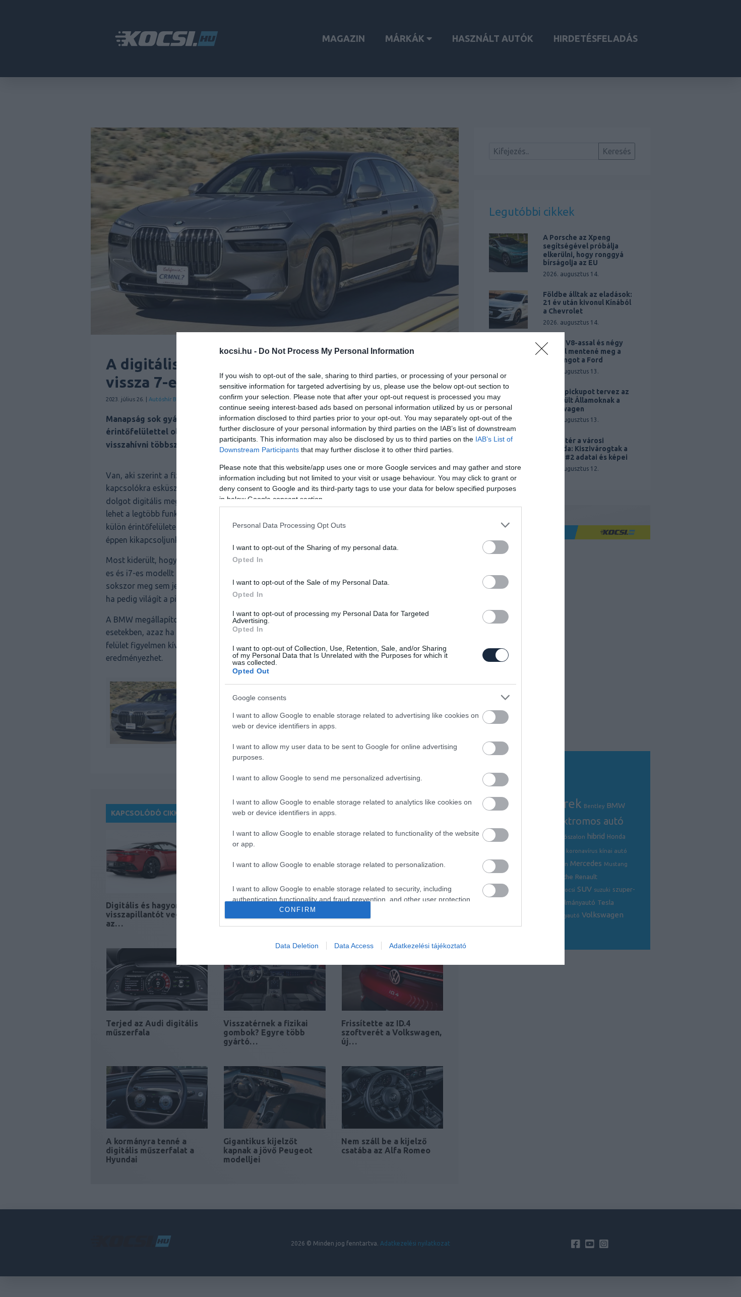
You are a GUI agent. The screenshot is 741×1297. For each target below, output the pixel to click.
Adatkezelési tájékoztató (427, 946)
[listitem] (370, 525)
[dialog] (370, 648)
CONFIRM (298, 909)
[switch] (495, 547)
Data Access (354, 946)
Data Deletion (297, 946)
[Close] (544, 351)
